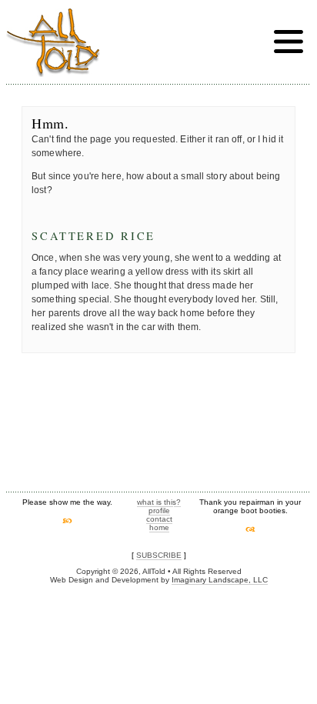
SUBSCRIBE (159, 555)
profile (159, 510)
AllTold (53, 42)
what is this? (159, 502)
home (159, 527)
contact (159, 519)
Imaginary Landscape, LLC (220, 580)
